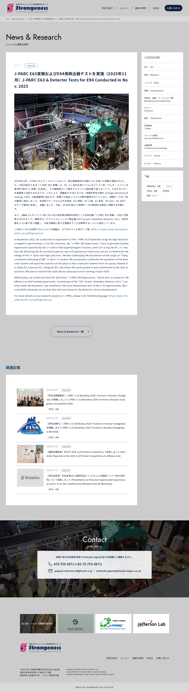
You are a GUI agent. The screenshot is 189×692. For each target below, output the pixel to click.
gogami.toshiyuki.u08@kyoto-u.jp (73, 570)
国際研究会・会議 (153, 186)
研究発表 (166, 191)
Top (7, 19)
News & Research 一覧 (70, 331)
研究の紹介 (107, 8)
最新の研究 (140, 8)
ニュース (31, 65)
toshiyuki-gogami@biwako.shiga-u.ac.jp (118, 570)
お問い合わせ (173, 8)
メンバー (124, 8)
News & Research (18, 19)
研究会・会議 (152, 191)
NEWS (156, 8)
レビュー (169, 186)
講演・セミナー (153, 195)
